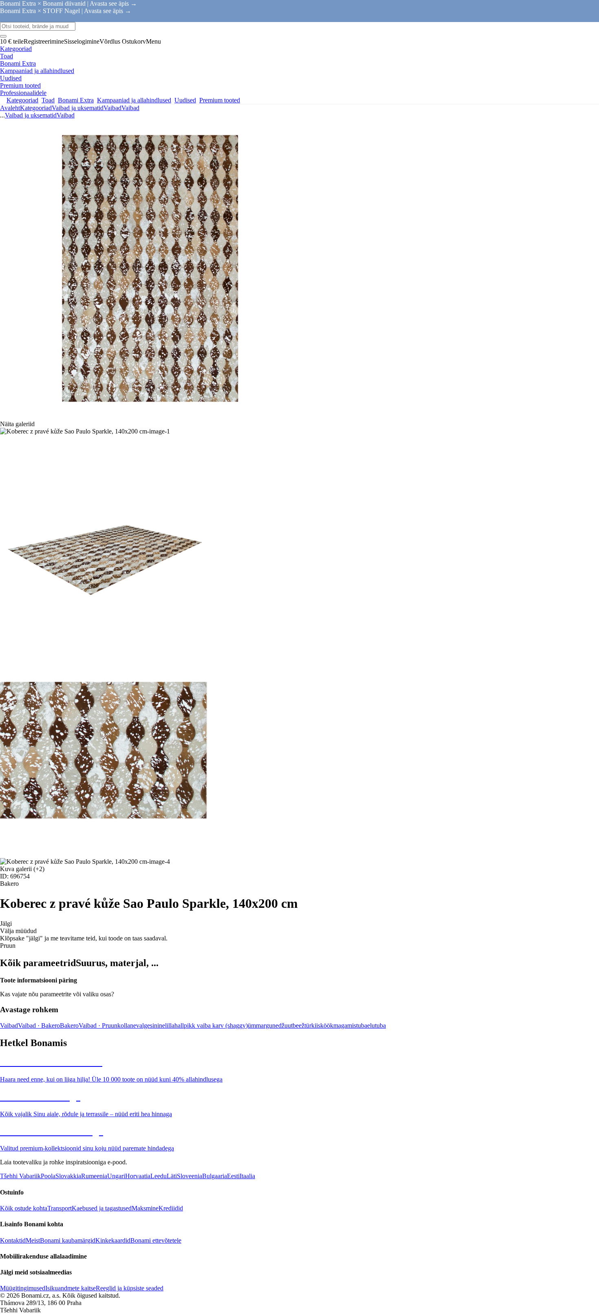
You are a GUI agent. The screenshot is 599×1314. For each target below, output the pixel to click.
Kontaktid (13, 1240)
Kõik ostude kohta (23, 1208)
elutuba (376, 1025)
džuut (285, 1025)
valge (143, 1025)
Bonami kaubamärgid (67, 1240)
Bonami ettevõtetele (155, 1240)
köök (326, 1025)
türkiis (312, 1025)
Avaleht (10, 107)
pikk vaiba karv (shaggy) (216, 1025)
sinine (157, 1025)
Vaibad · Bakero (39, 1025)
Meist (33, 1240)
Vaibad (130, 107)
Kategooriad (36, 107)
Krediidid (171, 1208)
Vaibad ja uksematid (78, 107)
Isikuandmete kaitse (70, 1288)
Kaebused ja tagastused (102, 1208)
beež (298, 1025)
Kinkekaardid (112, 1240)
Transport (59, 1208)
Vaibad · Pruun (98, 1025)
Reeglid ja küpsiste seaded (129, 1288)
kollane (126, 1025)
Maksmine (145, 1208)
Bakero (69, 1025)
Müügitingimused (22, 1288)
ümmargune (263, 1025)
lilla (169, 1025)
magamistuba (350, 1025)
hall (179, 1025)
